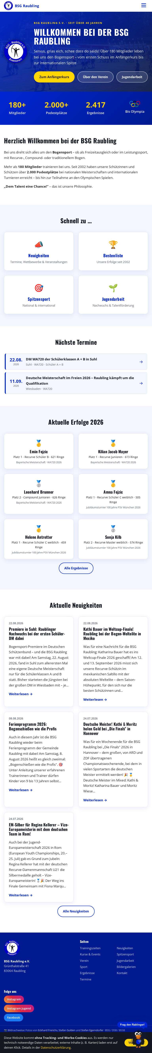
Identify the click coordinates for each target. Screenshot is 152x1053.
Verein (84, 961)
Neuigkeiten (125, 948)
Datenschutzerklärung (56, 1047)
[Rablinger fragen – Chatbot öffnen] (138, 1038)
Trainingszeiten (90, 948)
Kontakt (122, 973)
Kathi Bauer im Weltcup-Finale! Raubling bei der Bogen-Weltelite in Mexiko (112, 633)
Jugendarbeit (132, 77)
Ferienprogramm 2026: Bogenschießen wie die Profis (33, 726)
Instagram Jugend (19, 1008)
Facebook (13, 1017)
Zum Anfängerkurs (54, 77)
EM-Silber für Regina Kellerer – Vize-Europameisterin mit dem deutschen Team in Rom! (38, 829)
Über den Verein (95, 77)
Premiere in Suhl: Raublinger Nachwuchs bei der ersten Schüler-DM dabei (37, 633)
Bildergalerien (126, 967)
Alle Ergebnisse (76, 568)
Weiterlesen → (21, 694)
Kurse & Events (90, 954)
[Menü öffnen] (143, 5)
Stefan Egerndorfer (92, 1030)
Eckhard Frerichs (47, 1030)
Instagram (14, 999)
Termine (85, 979)
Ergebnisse (87, 973)
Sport (83, 967)
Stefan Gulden (67, 1030)
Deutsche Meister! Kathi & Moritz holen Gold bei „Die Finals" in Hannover (110, 728)
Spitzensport (125, 954)
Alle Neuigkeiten (76, 911)
